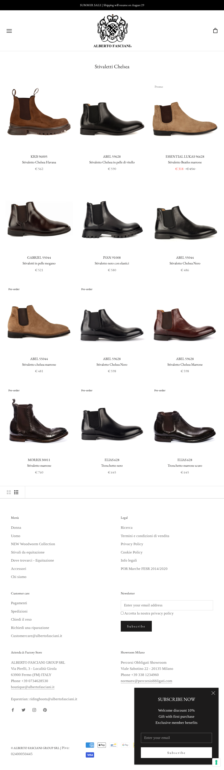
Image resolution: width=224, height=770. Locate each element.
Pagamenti (19, 603)
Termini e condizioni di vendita (145, 536)
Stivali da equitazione (28, 552)
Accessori (18, 569)
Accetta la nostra (149, 613)
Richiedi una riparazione (30, 628)
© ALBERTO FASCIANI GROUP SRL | (36, 748)
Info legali (129, 560)
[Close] (213, 693)
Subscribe (176, 753)
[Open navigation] (9, 31)
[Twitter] (23, 710)
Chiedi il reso (21, 619)
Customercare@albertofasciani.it (36, 636)
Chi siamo (18, 577)
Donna (16, 528)
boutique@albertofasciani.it (32, 687)
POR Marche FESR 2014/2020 (144, 569)
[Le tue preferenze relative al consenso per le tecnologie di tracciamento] (216, 762)
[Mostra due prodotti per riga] (9, 492)
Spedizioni (19, 611)
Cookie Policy (132, 552)
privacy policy (162, 613)
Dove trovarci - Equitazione (32, 560)
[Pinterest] (45, 710)
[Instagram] (34, 710)
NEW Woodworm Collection (33, 544)
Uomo (15, 536)
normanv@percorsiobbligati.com (146, 681)
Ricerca (127, 528)
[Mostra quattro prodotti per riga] (16, 492)
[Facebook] (13, 710)
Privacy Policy (132, 544)
